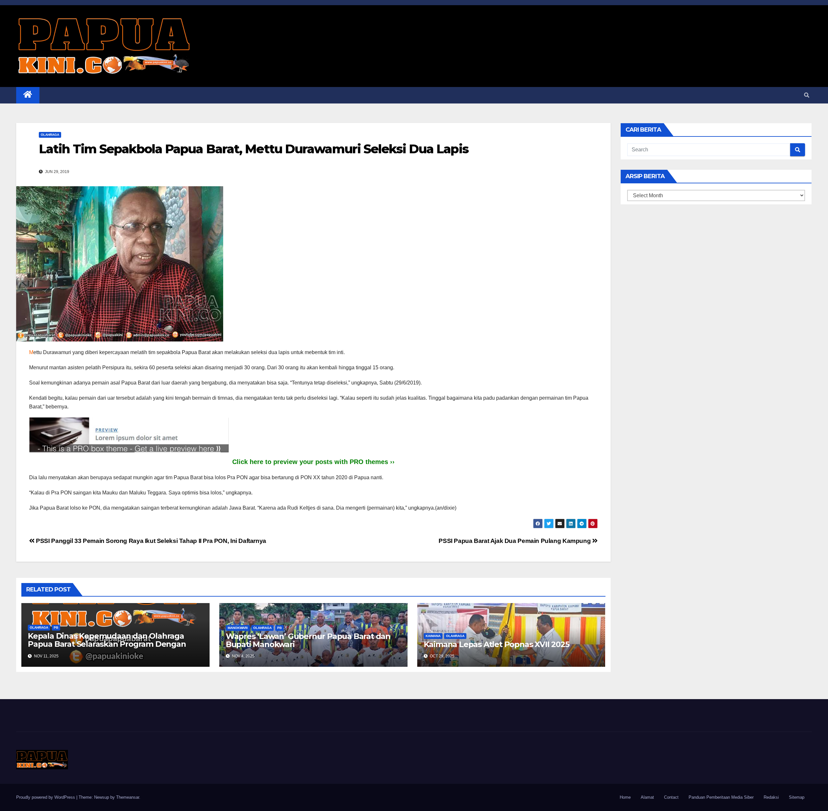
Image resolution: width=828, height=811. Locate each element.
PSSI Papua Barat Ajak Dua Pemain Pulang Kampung (515, 540)
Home (625, 797)
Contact (671, 797)
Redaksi (771, 797)
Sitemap (796, 797)
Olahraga (50, 134)
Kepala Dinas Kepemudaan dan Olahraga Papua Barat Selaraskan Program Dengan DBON (107, 644)
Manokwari (238, 628)
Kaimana (433, 636)
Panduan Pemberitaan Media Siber (721, 797)
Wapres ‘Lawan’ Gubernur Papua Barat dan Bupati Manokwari (308, 640)
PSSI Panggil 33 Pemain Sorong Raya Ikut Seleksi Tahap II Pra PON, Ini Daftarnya (150, 540)
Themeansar (127, 797)
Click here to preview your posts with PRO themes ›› (313, 461)
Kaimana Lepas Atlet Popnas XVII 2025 (496, 644)
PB (56, 627)
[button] (806, 95)
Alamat (647, 797)
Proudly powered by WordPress (46, 797)
